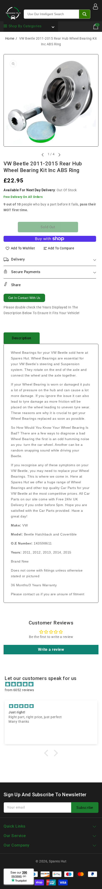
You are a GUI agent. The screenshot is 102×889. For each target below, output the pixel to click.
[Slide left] (42, 154)
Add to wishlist (23, 248)
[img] (53, 684)
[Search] (84, 14)
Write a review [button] (51, 649)
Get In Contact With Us (24, 298)
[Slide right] (59, 154)
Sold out (48, 227)
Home (9, 38)
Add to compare (61, 248)
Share (15, 285)
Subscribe (84, 807)
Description (21, 338)
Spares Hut (57, 861)
